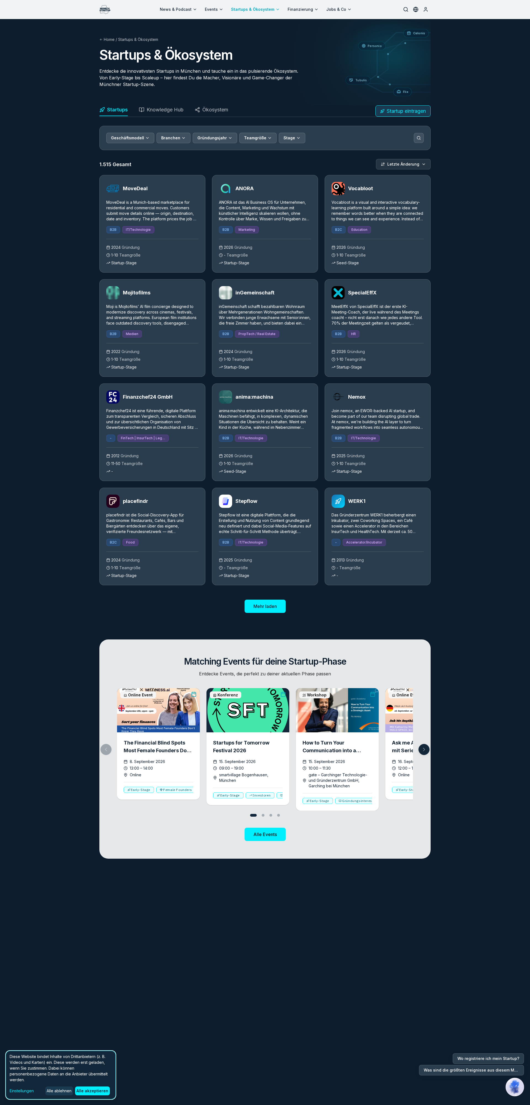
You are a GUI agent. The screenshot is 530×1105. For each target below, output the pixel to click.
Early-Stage (140, 790)
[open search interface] (406, 9)
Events (211, 9)
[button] (424, 749)
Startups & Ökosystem (252, 9)
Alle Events (265, 834)
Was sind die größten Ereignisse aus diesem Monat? (474, 1070)
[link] (152, 224)
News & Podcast (176, 9)
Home (109, 39)
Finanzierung (300, 9)
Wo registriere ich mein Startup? (488, 1058)
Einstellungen (22, 1090)
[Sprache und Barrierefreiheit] (416, 9)
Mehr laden (265, 606)
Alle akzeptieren (92, 1090)
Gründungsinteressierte (361, 801)
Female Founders (177, 790)
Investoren (262, 795)
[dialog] (61, 1075)
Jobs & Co (336, 9)
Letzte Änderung (403, 164)
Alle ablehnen (59, 1090)
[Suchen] (419, 138)
